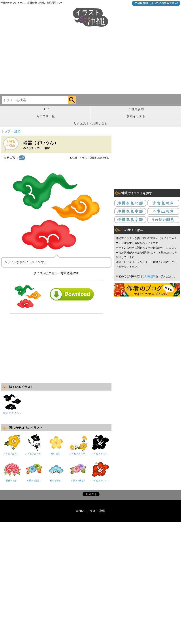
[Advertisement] (90, 61)
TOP (45, 109)
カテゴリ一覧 (45, 116)
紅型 (21, 157)
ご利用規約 (136, 109)
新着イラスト (136, 116)
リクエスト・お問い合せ (91, 123)
